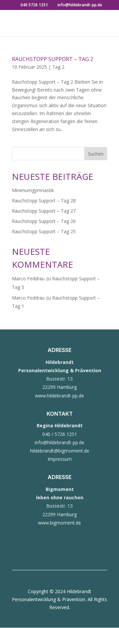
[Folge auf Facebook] (46, 552)
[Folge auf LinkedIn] (72, 552)
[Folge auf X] (59, 552)
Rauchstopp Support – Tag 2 (52, 59)
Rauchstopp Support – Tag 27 (44, 211)
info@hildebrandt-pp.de (59, 442)
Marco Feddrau (28, 278)
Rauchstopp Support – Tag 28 (44, 200)
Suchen (95, 154)
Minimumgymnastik (33, 190)
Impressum (60, 459)
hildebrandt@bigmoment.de (59, 451)
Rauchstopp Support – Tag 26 (44, 221)
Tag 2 (58, 67)
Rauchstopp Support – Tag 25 (44, 231)
